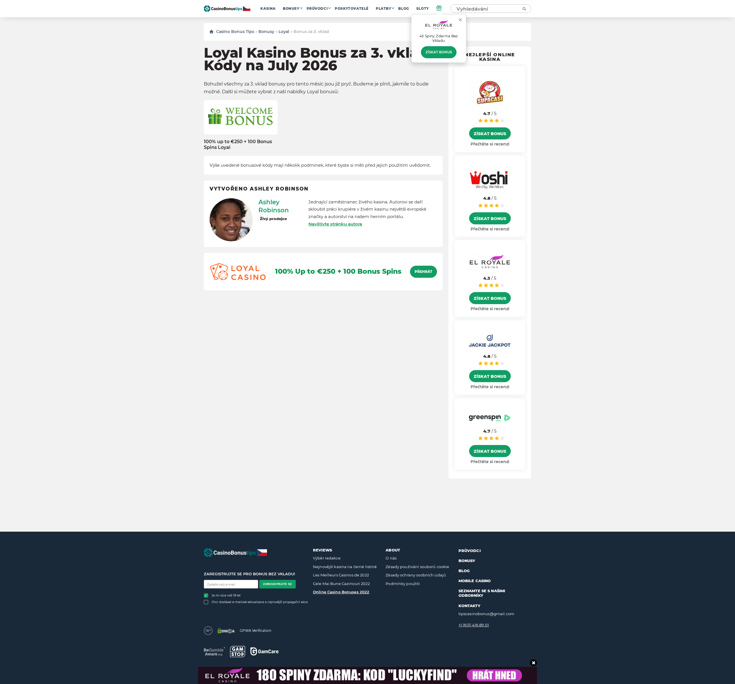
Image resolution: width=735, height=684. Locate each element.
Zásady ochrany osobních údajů (416, 575)
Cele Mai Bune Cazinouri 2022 (341, 583)
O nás (391, 558)
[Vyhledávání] (524, 8)
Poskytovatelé (352, 9)
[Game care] (264, 651)
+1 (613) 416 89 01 (474, 625)
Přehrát (423, 272)
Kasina (268, 9)
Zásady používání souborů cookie (417, 566)
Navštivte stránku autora (335, 224)
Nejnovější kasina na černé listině (345, 566)
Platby (383, 9)
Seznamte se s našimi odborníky (482, 593)
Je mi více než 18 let (226, 595)
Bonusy (291, 9)
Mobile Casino (475, 580)
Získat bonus (438, 52)
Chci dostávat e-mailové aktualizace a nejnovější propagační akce (260, 602)
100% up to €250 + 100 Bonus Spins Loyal (238, 144)
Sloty (422, 9)
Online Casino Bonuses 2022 (341, 592)
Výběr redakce (327, 558)
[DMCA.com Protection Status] (226, 631)
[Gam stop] (237, 651)
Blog (403, 9)
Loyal (283, 31)
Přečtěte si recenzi (490, 144)
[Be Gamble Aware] (214, 651)
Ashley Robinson (273, 206)
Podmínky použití (403, 583)
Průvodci (317, 9)
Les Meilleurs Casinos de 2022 (341, 575)
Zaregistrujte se (277, 584)
